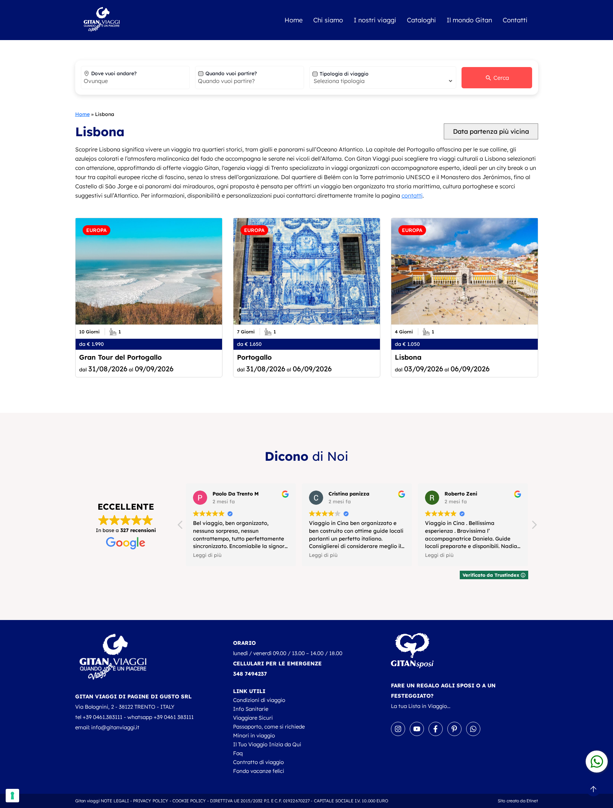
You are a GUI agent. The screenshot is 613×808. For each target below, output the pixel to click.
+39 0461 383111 (174, 717)
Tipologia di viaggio (344, 74)
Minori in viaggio (254, 735)
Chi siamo (328, 20)
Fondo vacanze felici (258, 771)
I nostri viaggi (375, 20)
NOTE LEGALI (115, 800)
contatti (412, 195)
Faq (238, 753)
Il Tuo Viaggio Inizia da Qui (267, 744)
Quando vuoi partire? (231, 73)
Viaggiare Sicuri (253, 717)
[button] (533, 527)
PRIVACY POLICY (151, 800)
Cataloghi (421, 20)
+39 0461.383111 (102, 717)
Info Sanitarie (250, 708)
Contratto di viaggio (258, 762)
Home (294, 20)
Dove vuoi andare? (114, 73)
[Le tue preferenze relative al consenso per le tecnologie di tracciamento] (12, 795)
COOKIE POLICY (189, 800)
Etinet (532, 800)
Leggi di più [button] (207, 555)
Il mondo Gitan (469, 20)
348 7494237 (250, 673)
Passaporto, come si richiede (269, 726)
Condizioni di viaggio (259, 700)
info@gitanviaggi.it (115, 727)
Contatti (515, 20)
